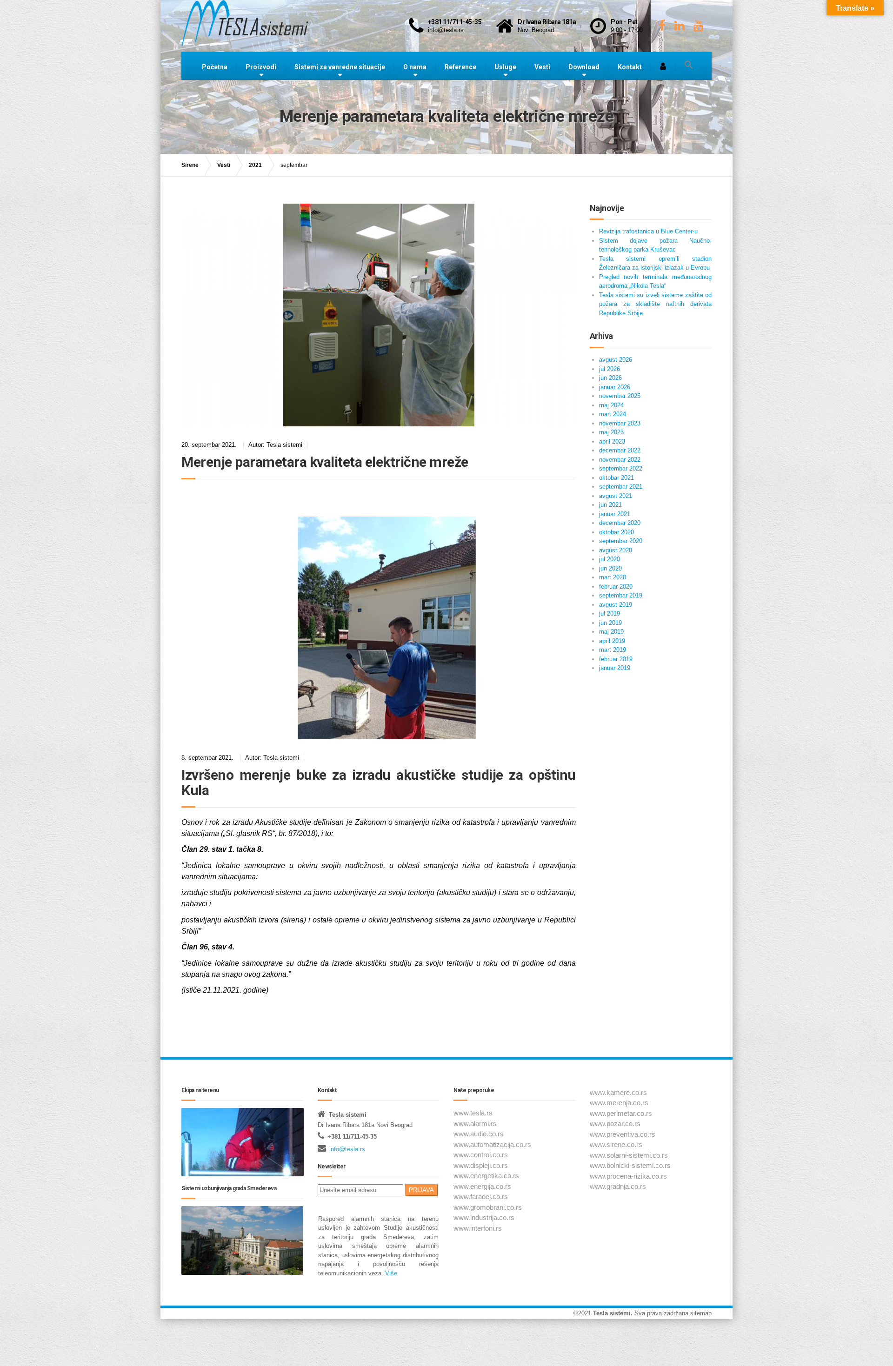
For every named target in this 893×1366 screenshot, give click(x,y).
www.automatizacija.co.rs (492, 1144)
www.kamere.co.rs (618, 1092)
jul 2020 (609, 559)
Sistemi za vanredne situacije (339, 67)
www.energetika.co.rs (486, 1176)
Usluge (505, 67)
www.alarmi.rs (475, 1123)
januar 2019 (614, 667)
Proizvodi (261, 67)
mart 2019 (612, 649)
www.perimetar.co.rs (621, 1113)
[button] (689, 65)
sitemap (701, 1313)
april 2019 (612, 640)
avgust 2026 (615, 359)
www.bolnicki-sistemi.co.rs (630, 1165)
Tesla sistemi (612, 1313)
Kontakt (630, 67)
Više (390, 1273)
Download (584, 67)
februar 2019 (616, 659)
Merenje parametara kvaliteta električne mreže (324, 462)
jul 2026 (609, 368)
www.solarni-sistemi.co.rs (629, 1155)
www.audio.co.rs (478, 1134)
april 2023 (612, 441)
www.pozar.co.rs (615, 1123)
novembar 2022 (619, 459)
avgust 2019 (615, 604)
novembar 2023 (619, 423)
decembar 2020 (619, 522)
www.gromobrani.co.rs (487, 1207)
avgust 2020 (615, 550)
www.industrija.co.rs (483, 1217)
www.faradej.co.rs (480, 1196)
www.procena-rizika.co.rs (628, 1176)
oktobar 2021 (616, 477)
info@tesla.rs (347, 1149)
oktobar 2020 (616, 532)
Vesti (542, 67)
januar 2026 (614, 387)
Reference (460, 67)
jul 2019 (609, 613)
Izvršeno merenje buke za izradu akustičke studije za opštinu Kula (378, 782)
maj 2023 (611, 432)
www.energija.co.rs (482, 1186)
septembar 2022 (620, 468)
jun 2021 (610, 504)
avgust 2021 (615, 495)
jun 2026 (610, 377)
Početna (214, 67)
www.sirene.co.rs (616, 1144)
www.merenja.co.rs (619, 1103)
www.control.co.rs (480, 1155)
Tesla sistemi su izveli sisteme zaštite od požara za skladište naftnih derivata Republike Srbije (655, 304)
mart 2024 (612, 414)
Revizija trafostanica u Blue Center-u (648, 231)
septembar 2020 (620, 540)
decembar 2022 (619, 450)
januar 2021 (614, 514)
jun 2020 (610, 568)
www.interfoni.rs (477, 1228)
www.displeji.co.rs (480, 1165)
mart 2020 (612, 577)
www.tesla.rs (473, 1113)
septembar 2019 (620, 595)
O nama (415, 67)
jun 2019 (610, 622)
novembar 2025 (619, 395)
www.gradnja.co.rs (618, 1186)
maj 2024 (611, 405)
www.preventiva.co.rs (622, 1134)
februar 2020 (616, 586)
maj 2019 (611, 631)
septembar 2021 (620, 486)
